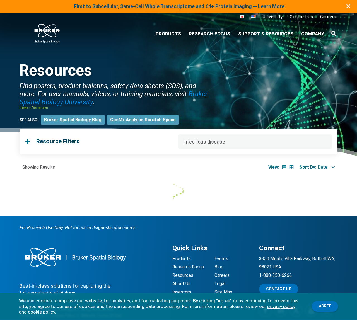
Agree (325, 306)
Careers (328, 16)
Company (312, 34)
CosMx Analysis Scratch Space (143, 119)
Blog (218, 267)
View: (273, 167)
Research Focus (209, 34)
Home (24, 108)
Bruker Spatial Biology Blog (73, 119)
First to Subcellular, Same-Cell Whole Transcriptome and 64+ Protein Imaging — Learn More (179, 6)
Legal (219, 283)
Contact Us (301, 16)
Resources (182, 275)
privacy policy (281, 306)
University (273, 16)
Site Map (223, 292)
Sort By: (307, 167)
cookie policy (41, 312)
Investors (181, 292)
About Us (181, 283)
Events (221, 258)
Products (181, 258)
